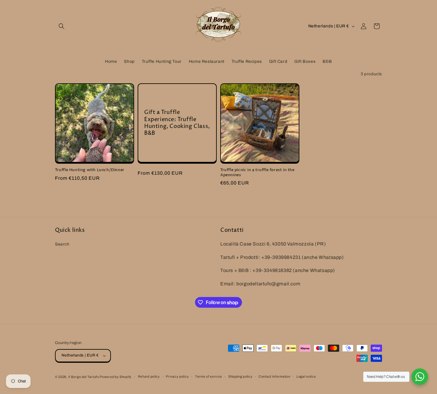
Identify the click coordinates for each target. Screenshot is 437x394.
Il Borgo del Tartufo (84, 377)
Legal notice (306, 376)
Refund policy (149, 376)
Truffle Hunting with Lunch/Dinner (90, 170)
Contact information (274, 376)
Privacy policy (177, 376)
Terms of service (208, 376)
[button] (61, 26)
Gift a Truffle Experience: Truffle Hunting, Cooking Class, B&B (177, 123)
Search (62, 244)
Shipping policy (240, 376)
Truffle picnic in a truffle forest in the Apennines (257, 173)
